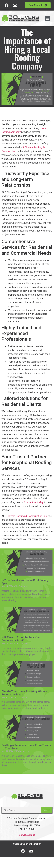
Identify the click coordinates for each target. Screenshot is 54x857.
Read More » (7, 606)
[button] (47, 18)
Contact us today (33, 502)
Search (46, 810)
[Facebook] (6, 5)
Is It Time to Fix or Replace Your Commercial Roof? (21, 639)
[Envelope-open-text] (15, 5)
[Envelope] (31, 851)
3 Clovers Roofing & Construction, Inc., (26, 515)
